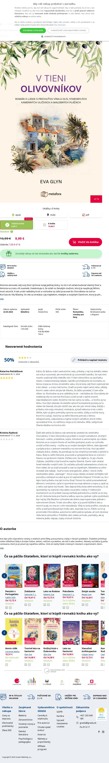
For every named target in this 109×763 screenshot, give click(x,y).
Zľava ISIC (7, 730)
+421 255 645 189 (86, 717)
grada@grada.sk (87, 722)
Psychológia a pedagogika (25, 740)
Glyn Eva (104, 597)
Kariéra (60, 716)
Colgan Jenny (87, 654)
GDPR (59, 711)
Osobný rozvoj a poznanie (27, 725)
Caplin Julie (10, 597)
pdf (87, 214)
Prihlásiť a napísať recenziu (92, 360)
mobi (52, 214)
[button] (54, 36)
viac (2, 298)
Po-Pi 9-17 (85, 727)
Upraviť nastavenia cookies (62, 723)
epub (18, 214)
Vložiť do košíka (88, 242)
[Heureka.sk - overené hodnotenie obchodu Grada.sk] (101, 714)
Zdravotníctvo (26, 719)
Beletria (22, 715)
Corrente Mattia (12, 651)
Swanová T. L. (30, 594)
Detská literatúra (23, 733)
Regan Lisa (86, 594)
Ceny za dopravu (6, 717)
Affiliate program (42, 748)
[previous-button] (4, 576)
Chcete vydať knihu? (44, 729)
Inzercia (42, 734)
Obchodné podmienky (7, 724)
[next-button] (104, 576)
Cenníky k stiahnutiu (43, 717)
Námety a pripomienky (44, 740)
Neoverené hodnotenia (23, 346)
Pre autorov (44, 722)
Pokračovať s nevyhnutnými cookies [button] (68, 30)
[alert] (54, 20)
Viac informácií (60, 25)
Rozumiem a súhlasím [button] (33, 30)
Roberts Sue (48, 594)
